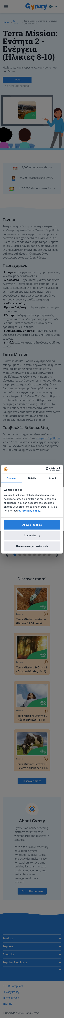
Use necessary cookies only (32, 546)
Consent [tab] (11, 478)
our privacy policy (29, 510)
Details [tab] (32, 478)
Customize (30, 535)
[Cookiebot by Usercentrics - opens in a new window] (46, 469)
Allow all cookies (32, 524)
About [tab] (52, 478)
